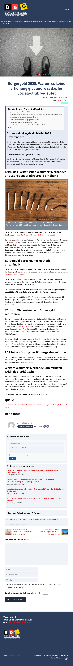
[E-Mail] (44, 426)
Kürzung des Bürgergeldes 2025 (34, 357)
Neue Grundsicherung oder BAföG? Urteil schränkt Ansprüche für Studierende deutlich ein (36, 490)
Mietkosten (25, 326)
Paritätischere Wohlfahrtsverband (16, 524)
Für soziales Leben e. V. (20, 622)
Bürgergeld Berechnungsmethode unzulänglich (23, 117)
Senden (12, 458)
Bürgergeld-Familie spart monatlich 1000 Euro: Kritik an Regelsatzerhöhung (22, 531)
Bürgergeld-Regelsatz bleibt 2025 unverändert (23, 112)
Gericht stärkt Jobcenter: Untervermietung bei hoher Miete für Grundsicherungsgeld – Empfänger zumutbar (30, 480)
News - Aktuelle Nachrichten (17, 21)
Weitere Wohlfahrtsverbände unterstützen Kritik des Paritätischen (29, 125)
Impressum (37, 655)
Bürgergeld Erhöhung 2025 (37, 520)
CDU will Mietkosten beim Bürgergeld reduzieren (23, 120)
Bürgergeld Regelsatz (22, 279)
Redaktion (64, 655)
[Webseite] (47, 426)
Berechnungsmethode (12, 520)
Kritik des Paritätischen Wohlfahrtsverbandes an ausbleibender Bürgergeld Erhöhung (35, 114)
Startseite (4, 21)
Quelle (10, 127)
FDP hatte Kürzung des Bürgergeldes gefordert (23, 122)
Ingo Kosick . (62, 100)
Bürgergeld (30, 21)
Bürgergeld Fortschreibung (14, 274)
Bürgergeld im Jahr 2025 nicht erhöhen (38, 235)
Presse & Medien (56, 658)
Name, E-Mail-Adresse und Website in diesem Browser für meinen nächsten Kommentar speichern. (34, 585)
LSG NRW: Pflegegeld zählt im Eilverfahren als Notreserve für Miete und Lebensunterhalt (34, 471)
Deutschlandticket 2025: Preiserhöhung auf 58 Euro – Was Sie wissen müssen (50, 531)
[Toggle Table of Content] (60, 109)
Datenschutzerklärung (22, 455)
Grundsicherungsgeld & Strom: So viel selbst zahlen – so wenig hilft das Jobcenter (34, 499)
